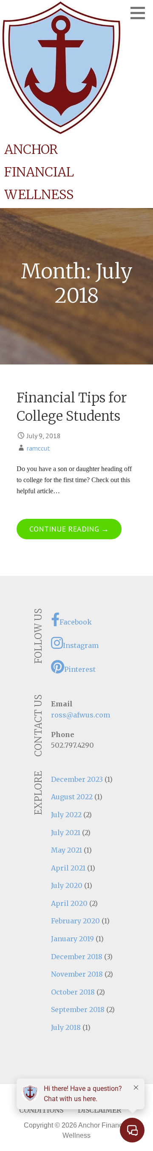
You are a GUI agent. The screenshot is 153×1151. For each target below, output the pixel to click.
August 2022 (72, 796)
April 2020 (69, 903)
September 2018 (78, 1009)
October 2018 (73, 992)
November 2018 (77, 974)
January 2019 (72, 938)
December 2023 (77, 779)
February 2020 (75, 921)
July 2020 (66, 885)
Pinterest (80, 669)
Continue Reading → (69, 529)
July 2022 (66, 814)
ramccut (38, 448)
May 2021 (66, 850)
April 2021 (68, 868)
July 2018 (66, 1027)
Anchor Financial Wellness (39, 171)
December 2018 (76, 956)
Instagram (81, 645)
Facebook (76, 622)
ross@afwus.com (80, 715)
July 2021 (65, 832)
